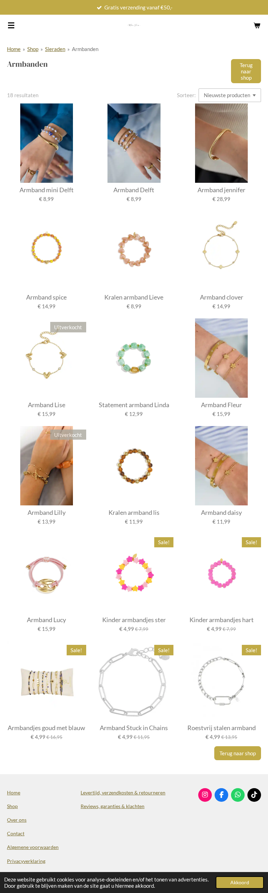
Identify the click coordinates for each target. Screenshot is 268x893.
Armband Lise (46, 405)
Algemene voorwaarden (33, 847)
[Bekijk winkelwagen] (257, 25)
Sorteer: (186, 95)
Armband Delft (133, 190)
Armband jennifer (221, 190)
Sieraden (55, 49)
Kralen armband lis (134, 512)
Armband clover (221, 297)
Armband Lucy (46, 620)
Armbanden (85, 49)
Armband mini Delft (47, 190)
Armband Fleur (221, 405)
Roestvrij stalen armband (221, 728)
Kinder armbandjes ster (134, 620)
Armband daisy (221, 512)
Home (14, 49)
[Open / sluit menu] (11, 25)
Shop (32, 49)
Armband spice (46, 297)
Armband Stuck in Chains (134, 728)
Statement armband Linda (134, 405)
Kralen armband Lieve (133, 297)
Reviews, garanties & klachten (112, 806)
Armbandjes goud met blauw (46, 728)
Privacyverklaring (26, 861)
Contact (15, 833)
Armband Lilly (47, 512)
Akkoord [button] (239, 882)
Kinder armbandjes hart (221, 620)
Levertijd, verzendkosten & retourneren (123, 792)
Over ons (17, 820)
